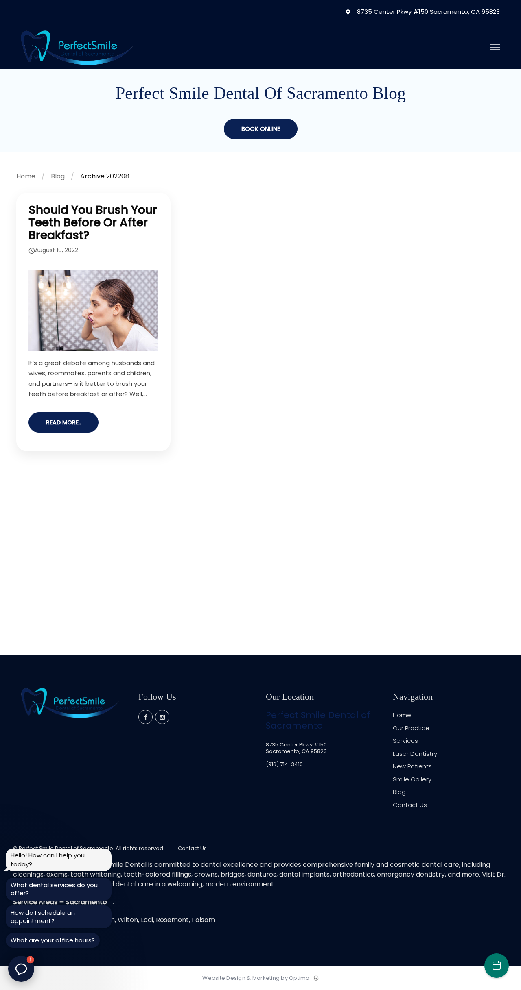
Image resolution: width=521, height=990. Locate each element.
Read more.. (63, 422)
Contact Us (410, 805)
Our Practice (411, 728)
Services (405, 740)
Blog (58, 176)
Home (25, 176)
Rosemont (172, 920)
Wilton (128, 920)
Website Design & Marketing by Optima (255, 978)
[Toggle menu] (495, 48)
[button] (21, 969)
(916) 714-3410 (284, 764)
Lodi (147, 920)
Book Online (260, 129)
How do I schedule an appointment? (43, 916)
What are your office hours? (53, 940)
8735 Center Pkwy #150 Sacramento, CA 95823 (427, 12)
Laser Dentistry (415, 753)
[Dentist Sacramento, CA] (77, 67)
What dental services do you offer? (54, 889)
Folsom (203, 920)
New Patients (412, 766)
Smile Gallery (412, 779)
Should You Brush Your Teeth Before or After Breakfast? (92, 222)
